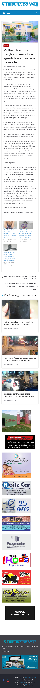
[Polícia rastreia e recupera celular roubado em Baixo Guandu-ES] (20, 301)
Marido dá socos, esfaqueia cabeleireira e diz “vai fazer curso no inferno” (9, 233)
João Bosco (22, 66)
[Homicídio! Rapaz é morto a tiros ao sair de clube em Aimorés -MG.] (20, 337)
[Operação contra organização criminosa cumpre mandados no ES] (20, 373)
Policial (6, 45)
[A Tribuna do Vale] (4, 12)
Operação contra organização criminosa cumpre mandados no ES (19, 395)
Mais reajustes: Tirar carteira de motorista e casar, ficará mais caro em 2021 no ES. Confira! (21, 277)
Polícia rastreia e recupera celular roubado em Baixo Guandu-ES (18, 323)
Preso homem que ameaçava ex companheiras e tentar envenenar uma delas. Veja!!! (9, 256)
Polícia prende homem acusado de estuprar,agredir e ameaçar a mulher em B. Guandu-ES (25, 233)
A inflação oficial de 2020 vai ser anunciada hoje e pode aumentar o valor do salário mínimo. (20, 286)
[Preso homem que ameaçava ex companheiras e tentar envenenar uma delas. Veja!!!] (10, 247)
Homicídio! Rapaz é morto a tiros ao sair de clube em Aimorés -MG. (19, 359)
